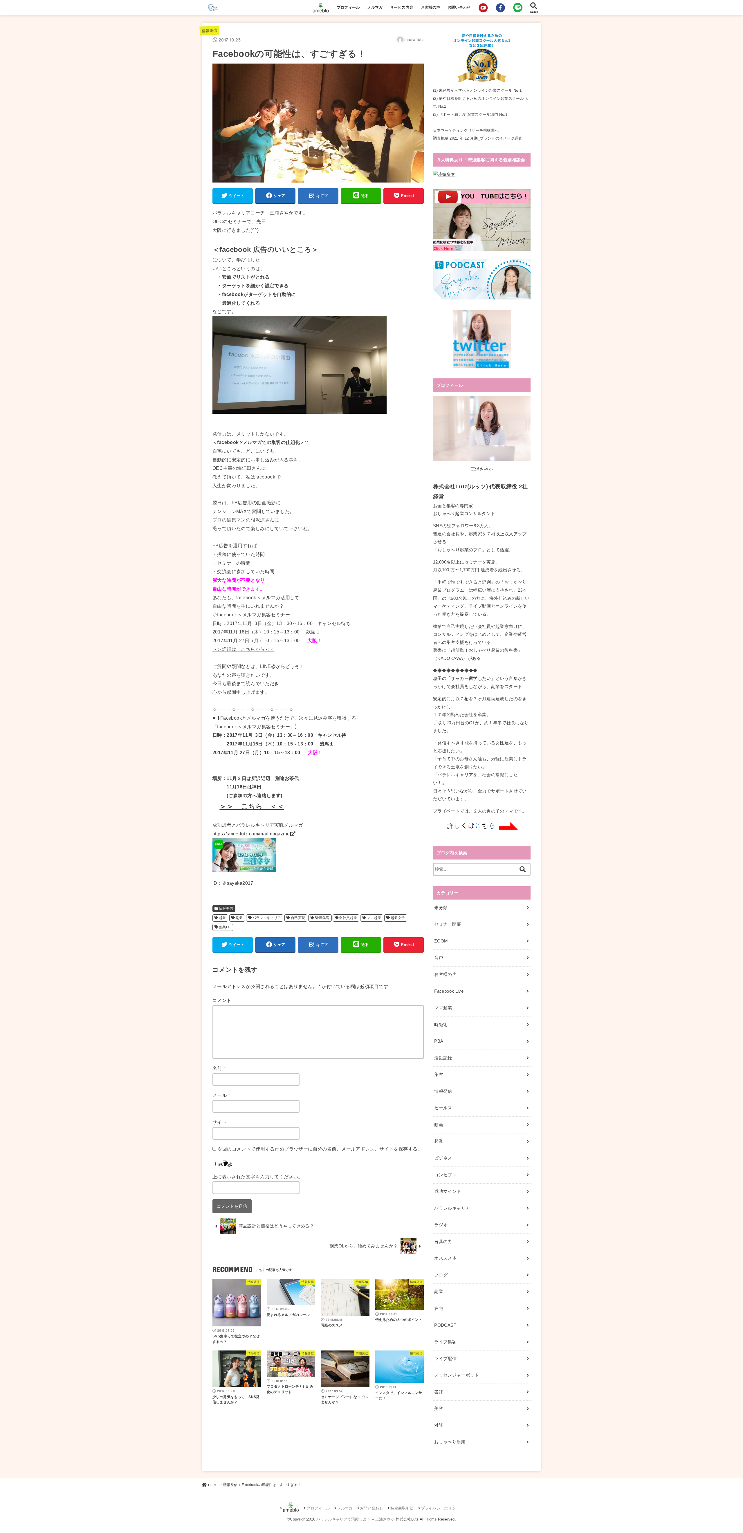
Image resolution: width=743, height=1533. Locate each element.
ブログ (441, 1275)
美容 (438, 1408)
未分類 (441, 907)
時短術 (441, 1024)
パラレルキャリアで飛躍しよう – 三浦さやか (355, 1519)
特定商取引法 (402, 1508)
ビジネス (443, 1158)
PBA (438, 1041)
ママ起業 (374, 918)
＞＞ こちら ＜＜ (251, 806)
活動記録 (443, 1058)
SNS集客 (322, 918)
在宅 (438, 1308)
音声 (438, 957)
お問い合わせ (459, 7)
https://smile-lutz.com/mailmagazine (251, 833)
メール (221, 1095)
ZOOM (441, 941)
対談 (438, 1425)
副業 (239, 918)
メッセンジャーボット (456, 1375)
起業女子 (398, 918)
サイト (219, 1122)
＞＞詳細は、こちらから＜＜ (243, 649)
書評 (438, 1392)
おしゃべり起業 (450, 1442)
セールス (443, 1108)
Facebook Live (449, 991)
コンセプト (445, 1175)
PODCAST (445, 1325)
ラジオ (441, 1225)
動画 (438, 1124)
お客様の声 (430, 7)
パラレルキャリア (267, 918)
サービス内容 (401, 7)
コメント (222, 1000)
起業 (222, 918)
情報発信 (209, 30)
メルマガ (375, 7)
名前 (218, 1068)
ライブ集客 (445, 1341)
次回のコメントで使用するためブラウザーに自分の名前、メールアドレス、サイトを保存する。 (319, 1148)
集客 (438, 1074)
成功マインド (447, 1191)
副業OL (225, 927)
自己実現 (298, 918)
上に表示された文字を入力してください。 (257, 1176)
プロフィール (348, 7)
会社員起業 (348, 918)
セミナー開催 (447, 924)
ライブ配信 (445, 1358)
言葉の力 (443, 1241)
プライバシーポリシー (440, 1508)
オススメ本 (445, 1258)
